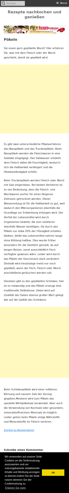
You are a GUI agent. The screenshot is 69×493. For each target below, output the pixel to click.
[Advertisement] (34, 98)
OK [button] (53, 472)
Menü (63, 3)
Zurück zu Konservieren (19, 430)
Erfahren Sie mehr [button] (15, 488)
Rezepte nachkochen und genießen (34, 14)
